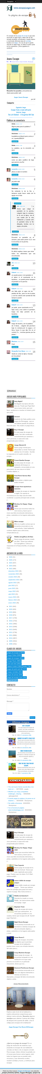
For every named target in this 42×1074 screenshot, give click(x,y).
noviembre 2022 (13, 574)
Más (30, 735)
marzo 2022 (12, 597)
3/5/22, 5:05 (28, 351)
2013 (11, 629)
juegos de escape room (14, 677)
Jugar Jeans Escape (21, 97)
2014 (11, 626)
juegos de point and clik (14, 669)
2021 (11, 606)
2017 (11, 618)
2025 (11, 560)
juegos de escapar (13, 658)
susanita (15, 169)
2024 (11, 563)
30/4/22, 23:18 (22, 248)
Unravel (17, 416)
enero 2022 (12, 603)
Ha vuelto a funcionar (15, 803)
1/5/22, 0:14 (22, 206)
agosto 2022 (12, 582)
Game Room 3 (19, 937)
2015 (11, 624)
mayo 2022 (12, 591)
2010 (11, 638)
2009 (11, 641)
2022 (11, 568)
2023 (11, 566)
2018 (11, 615)
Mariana (14, 341)
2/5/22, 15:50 (19, 304)
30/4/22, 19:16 (21, 178)
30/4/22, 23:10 (22, 234)
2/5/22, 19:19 (20, 341)
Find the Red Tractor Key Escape (26, 764)
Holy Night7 (18, 401)
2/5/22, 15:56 (19, 321)
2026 (11, 557)
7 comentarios (24, 773)
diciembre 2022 (13, 571)
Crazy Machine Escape (22, 952)
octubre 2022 (12, 577)
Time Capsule (19, 865)
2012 (11, 632)
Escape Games (15, 61)
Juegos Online (12, 655)
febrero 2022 (12, 600)
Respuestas (18, 203)
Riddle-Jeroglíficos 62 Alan (23, 537)
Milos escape (19, 521)
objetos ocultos (12, 666)
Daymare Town (19, 907)
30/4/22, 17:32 (22, 133)
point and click (11, 663)
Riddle (25, 666)
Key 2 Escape (19, 430)
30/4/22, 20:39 (22, 188)
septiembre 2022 (14, 580)
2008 (11, 644)
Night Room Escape (26, 751)
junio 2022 (12, 588)
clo (18, 206)
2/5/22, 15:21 (19, 288)
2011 (10, 635)
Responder (15, 129)
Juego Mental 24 (20, 445)
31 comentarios (24, 760)
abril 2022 (11, 594)
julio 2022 (11, 585)
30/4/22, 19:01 (22, 157)
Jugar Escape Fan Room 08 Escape (21, 1027)
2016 (11, 621)
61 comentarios (24, 747)
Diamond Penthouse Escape (24, 968)
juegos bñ (10, 680)
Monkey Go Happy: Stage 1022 (26, 738)
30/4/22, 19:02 (21, 169)
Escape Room (11, 661)
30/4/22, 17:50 (19, 145)
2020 (11, 609)
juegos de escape (13, 652)
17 (33, 58)
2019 (11, 612)
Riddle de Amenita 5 (21, 896)
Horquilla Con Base (18, 351)
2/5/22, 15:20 (19, 272)
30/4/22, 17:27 (19, 124)
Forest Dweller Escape (22, 460)
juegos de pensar (12, 675)
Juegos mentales (23, 61)
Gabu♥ (14, 272)
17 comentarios (24, 735)
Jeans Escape (13, 59)
